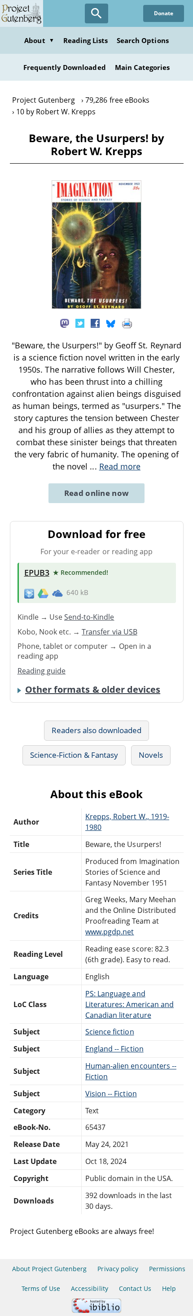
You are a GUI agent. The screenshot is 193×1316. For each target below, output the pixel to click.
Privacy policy (117, 1268)
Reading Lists (85, 40)
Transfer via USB (109, 632)
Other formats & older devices (92, 689)
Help (169, 1288)
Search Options (143, 40)
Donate (163, 13)
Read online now (96, 493)
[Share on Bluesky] (111, 323)
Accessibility (89, 1288)
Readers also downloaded (97, 730)
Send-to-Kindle (89, 617)
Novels (151, 755)
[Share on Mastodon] (64, 323)
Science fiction (109, 1032)
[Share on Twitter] (79, 323)
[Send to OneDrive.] (57, 593)
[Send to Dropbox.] (29, 593)
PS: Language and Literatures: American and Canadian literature (129, 1004)
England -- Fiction (114, 1049)
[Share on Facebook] (95, 323)
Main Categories (142, 67)
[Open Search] (96, 13)
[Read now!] (96, 306)
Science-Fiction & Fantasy (74, 755)
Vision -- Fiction (111, 1094)
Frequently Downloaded (64, 67)
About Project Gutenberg (49, 1268)
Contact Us (135, 1288)
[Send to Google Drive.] (43, 592)
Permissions (167, 1268)
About (39, 40)
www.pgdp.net (109, 932)
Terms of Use (41, 1288)
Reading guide (42, 671)
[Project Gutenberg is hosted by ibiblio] (96, 1310)
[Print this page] (127, 323)
